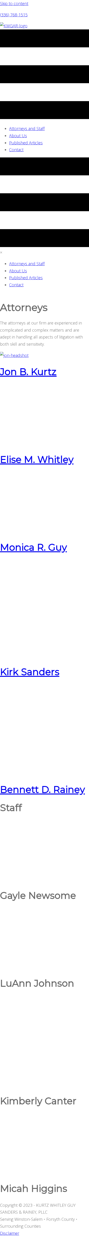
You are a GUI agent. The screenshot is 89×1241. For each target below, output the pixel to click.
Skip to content (14, 3)
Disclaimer (9, 1233)
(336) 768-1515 (14, 14)
